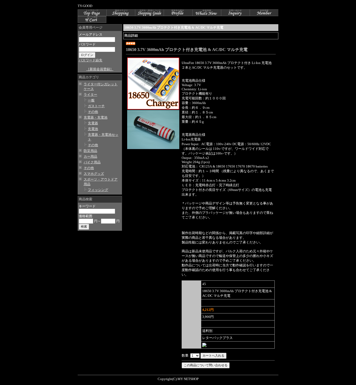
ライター (90, 95)
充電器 (93, 123)
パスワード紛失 (90, 60)
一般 (91, 100)
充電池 (93, 129)
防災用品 (90, 151)
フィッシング (98, 190)
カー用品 (90, 156)
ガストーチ (96, 106)
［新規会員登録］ (99, 69)
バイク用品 (92, 162)
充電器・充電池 (95, 117)
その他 (93, 112)
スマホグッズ (94, 174)
